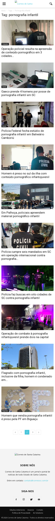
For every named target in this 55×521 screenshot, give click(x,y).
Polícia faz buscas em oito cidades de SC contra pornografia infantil (26, 296)
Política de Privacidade (21, 513)
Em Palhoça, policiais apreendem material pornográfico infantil (23, 214)
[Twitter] (31, 499)
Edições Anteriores (17, 510)
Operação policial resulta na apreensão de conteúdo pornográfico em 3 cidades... (26, 52)
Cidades (5, 44)
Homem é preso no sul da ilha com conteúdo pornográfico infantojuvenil (25, 175)
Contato (40, 510)
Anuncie (31, 510)
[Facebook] (16, 499)
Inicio (3, 10)
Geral (4, 87)
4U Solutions (38, 513)
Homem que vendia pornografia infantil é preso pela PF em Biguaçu (26, 417)
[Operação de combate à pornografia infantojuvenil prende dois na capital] (27, 317)
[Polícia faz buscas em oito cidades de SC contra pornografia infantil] (27, 278)
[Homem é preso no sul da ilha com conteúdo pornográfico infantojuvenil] (27, 157)
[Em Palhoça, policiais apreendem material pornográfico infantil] (27, 196)
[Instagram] (24, 499)
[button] (51, 4)
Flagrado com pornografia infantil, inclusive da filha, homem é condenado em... (26, 376)
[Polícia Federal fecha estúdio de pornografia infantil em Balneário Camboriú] (27, 114)
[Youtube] (39, 499)
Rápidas (5, 169)
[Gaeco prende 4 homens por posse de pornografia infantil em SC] (27, 75)
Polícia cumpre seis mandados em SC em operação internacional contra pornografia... (26, 255)
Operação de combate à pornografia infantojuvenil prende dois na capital (25, 335)
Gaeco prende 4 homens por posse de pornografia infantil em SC (25, 93)
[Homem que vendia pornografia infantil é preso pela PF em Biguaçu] (27, 399)
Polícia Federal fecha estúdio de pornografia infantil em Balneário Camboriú (22, 134)
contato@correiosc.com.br (36, 480)
